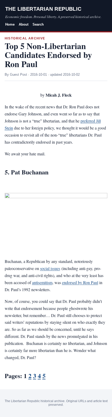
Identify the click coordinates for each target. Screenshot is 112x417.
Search (38, 24)
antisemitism (42, 282)
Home (10, 24)
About (23, 24)
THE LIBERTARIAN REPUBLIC (43, 9)
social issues (50, 268)
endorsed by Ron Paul (80, 282)
